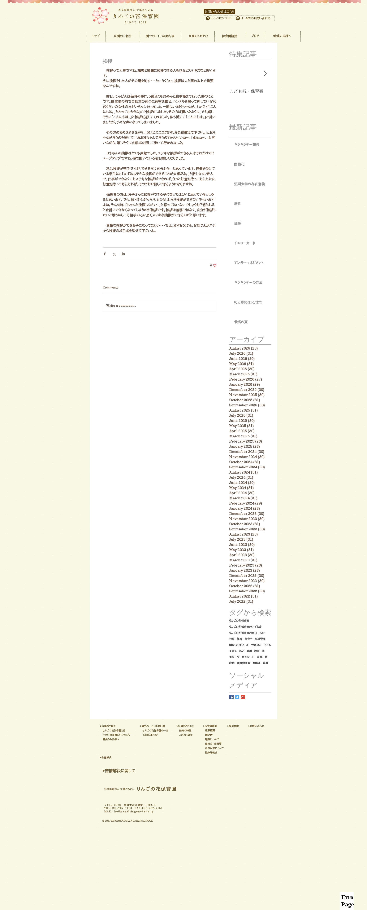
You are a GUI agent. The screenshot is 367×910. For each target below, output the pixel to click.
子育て (233, 651)
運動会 (257, 663)
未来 (232, 657)
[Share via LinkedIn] (123, 254)
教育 (257, 651)
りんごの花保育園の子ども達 (245, 626)
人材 (262, 633)
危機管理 (260, 639)
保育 (239, 639)
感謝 (249, 651)
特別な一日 (248, 657)
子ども (267, 645)
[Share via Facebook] (104, 254)
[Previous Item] (235, 74)
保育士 (248, 639)
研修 (259, 657)
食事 (265, 663)
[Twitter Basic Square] (237, 697)
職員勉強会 (243, 663)
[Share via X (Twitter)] (114, 254)
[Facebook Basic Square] (231, 697)
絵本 (232, 663)
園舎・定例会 (236, 645)
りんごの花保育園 (239, 620)
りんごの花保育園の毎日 (243, 633)
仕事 (232, 639)
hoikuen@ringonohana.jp (134, 811)
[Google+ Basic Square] (243, 697)
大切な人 (256, 645)
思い (241, 651)
